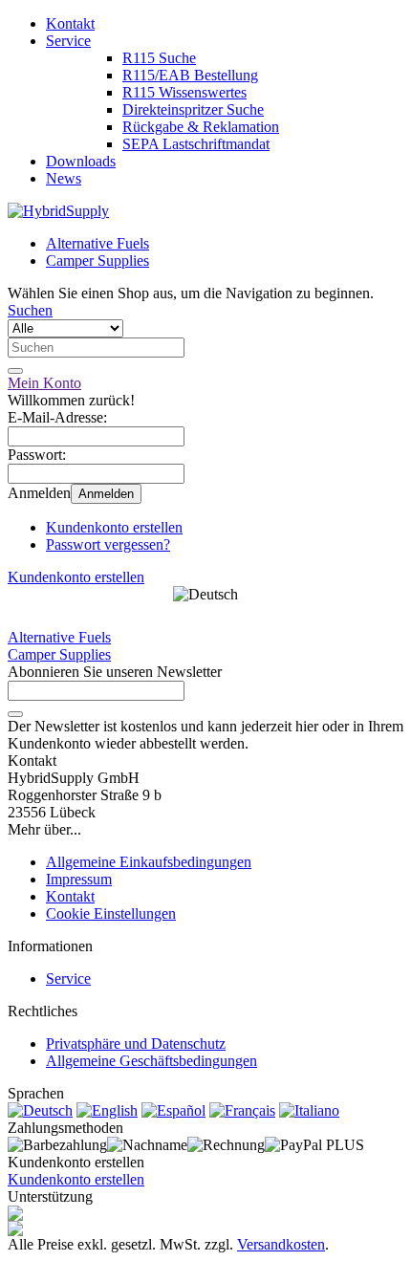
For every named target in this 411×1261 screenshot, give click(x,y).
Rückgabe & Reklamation (200, 127)
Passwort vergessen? (108, 544)
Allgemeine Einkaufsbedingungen (148, 862)
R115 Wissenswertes (184, 92)
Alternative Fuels (97, 243)
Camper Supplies (97, 260)
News (63, 178)
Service (68, 41)
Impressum (79, 879)
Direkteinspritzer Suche (193, 109)
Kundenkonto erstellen (114, 527)
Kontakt (70, 23)
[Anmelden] (15, 714)
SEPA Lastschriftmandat (196, 144)
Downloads (81, 161)
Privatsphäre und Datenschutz (136, 1043)
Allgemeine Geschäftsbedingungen (151, 1061)
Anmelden (106, 494)
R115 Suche (159, 58)
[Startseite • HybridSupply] (58, 211)
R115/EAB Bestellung (190, 75)
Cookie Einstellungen (111, 913)
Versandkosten (281, 1244)
